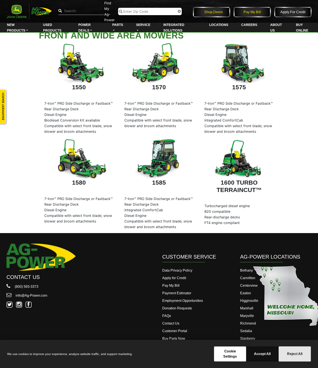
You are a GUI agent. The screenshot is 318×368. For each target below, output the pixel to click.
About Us (276, 27)
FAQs (166, 316)
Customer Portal (174, 331)
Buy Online (302, 27)
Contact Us (170, 323)
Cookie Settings (230, 353)
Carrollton (247, 278)
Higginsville (249, 300)
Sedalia (246, 331)
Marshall (246, 308)
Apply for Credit (292, 12)
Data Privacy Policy (177, 270)
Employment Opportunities (182, 300)
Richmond (248, 323)
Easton (245, 293)
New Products (16, 27)
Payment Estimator (176, 293)
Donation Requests (177, 308)
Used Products (52, 27)
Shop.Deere (213, 12)
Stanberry (247, 338)
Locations (218, 25)
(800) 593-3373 (26, 286)
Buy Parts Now (173, 338)
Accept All (262, 354)
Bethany (246, 270)
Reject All (294, 354)
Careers (249, 25)
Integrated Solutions (173, 27)
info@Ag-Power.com (31, 295)
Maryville (247, 316)
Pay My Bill (252, 12)
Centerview (249, 285)
